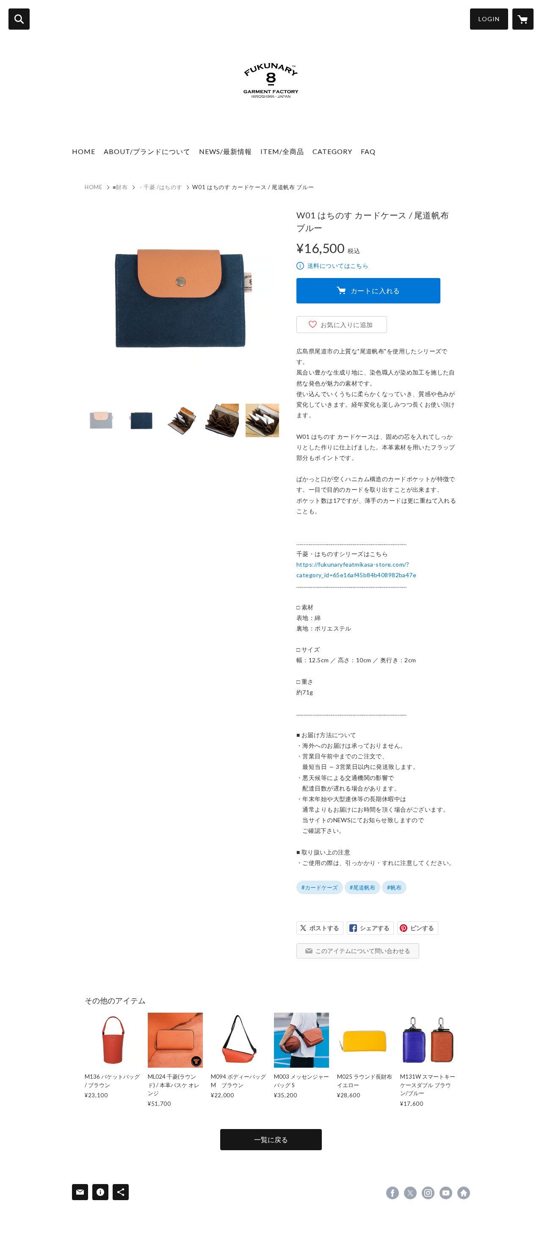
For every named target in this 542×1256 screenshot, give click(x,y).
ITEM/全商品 (282, 151)
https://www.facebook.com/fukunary (392, 1193)
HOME (83, 151)
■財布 (120, 187)
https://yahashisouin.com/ (463, 1193)
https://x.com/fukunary (410, 1193)
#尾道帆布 (362, 887)
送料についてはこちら (337, 265)
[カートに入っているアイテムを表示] (523, 19)
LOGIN (489, 18)
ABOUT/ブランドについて (147, 151)
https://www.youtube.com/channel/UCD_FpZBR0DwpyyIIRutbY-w (446, 1193)
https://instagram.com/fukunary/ (428, 1193)
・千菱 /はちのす (160, 187)
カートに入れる (376, 290)
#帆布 (394, 887)
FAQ (368, 151)
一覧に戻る (271, 1139)
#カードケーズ (319, 887)
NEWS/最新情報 (225, 151)
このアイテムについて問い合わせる (362, 950)
